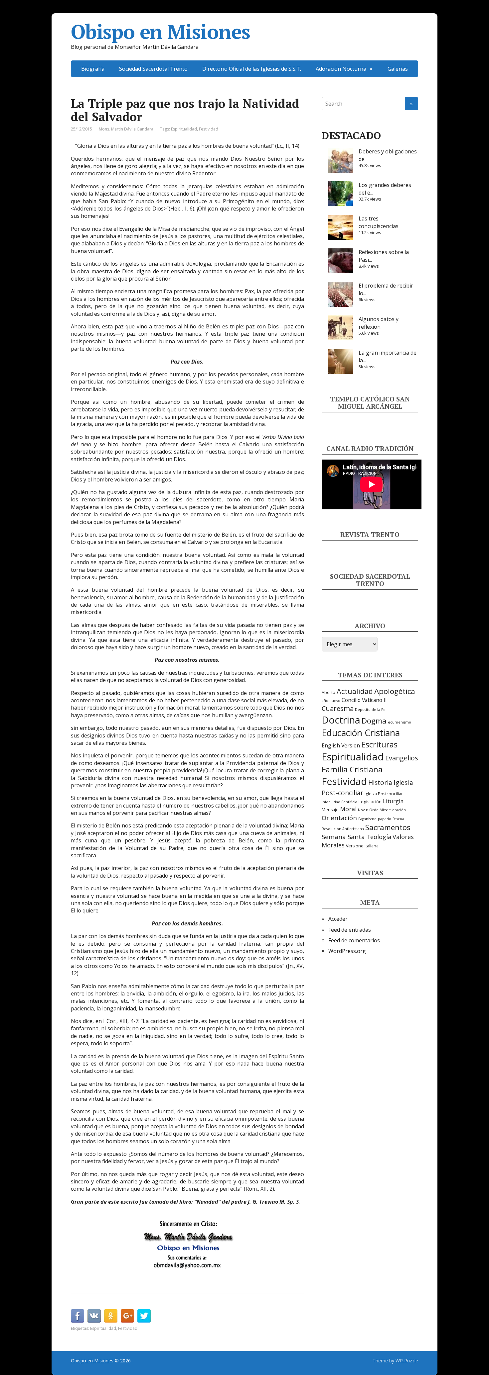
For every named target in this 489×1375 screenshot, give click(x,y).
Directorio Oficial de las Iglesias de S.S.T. (251, 68)
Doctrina (341, 720)
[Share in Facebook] (77, 1316)
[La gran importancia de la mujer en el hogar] (340, 361)
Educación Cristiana (361, 733)
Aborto (328, 692)
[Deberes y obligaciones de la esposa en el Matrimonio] (340, 160)
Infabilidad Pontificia (339, 802)
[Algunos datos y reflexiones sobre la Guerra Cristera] (340, 327)
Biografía (92, 68)
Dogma (374, 721)
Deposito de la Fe (370, 709)
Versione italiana (362, 846)
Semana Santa (343, 836)
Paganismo (367, 818)
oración (399, 810)
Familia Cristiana (352, 769)
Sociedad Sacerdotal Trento (153, 68)
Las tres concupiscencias (379, 222)
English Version (341, 745)
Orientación (339, 818)
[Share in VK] (94, 1316)
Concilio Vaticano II (364, 700)
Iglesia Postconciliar (384, 794)
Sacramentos (387, 827)
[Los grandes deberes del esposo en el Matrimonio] (340, 193)
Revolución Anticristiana (343, 828)
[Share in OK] (110, 1316)
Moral (348, 809)
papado (384, 818)
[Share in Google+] (127, 1316)
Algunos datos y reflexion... (379, 322)
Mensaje (330, 810)
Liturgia (393, 801)
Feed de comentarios (354, 940)
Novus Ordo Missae (374, 810)
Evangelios (401, 757)
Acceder (338, 918)
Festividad (208, 129)
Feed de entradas (349, 929)
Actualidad (355, 691)
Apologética (394, 691)
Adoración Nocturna (341, 68)
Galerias (398, 68)
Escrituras (379, 744)
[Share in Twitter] (144, 1316)
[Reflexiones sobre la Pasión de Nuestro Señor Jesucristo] (340, 260)
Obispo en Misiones (160, 31)
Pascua (398, 818)
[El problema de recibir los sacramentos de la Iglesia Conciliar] (340, 294)
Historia (380, 782)
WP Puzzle (407, 1360)
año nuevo (331, 700)
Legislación (370, 802)
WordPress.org (347, 951)
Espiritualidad (184, 129)
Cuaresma (338, 708)
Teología (378, 837)
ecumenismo (399, 722)
